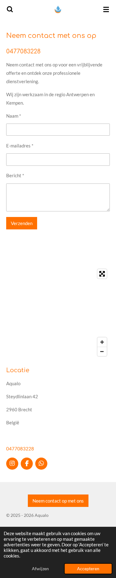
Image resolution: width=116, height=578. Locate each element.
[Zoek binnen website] (10, 9)
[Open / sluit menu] (106, 9)
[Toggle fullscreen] (102, 273)
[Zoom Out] (102, 351)
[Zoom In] (102, 342)
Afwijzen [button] (40, 568)
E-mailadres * (19, 145)
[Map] (58, 312)
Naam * (13, 116)
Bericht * (15, 175)
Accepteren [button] (88, 568)
